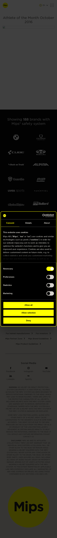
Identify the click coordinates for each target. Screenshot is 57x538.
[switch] (50, 277)
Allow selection (28, 313)
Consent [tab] (10, 223)
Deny (28, 320)
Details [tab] (28, 223)
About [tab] (47, 223)
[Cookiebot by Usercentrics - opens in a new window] (42, 215)
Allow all (28, 305)
